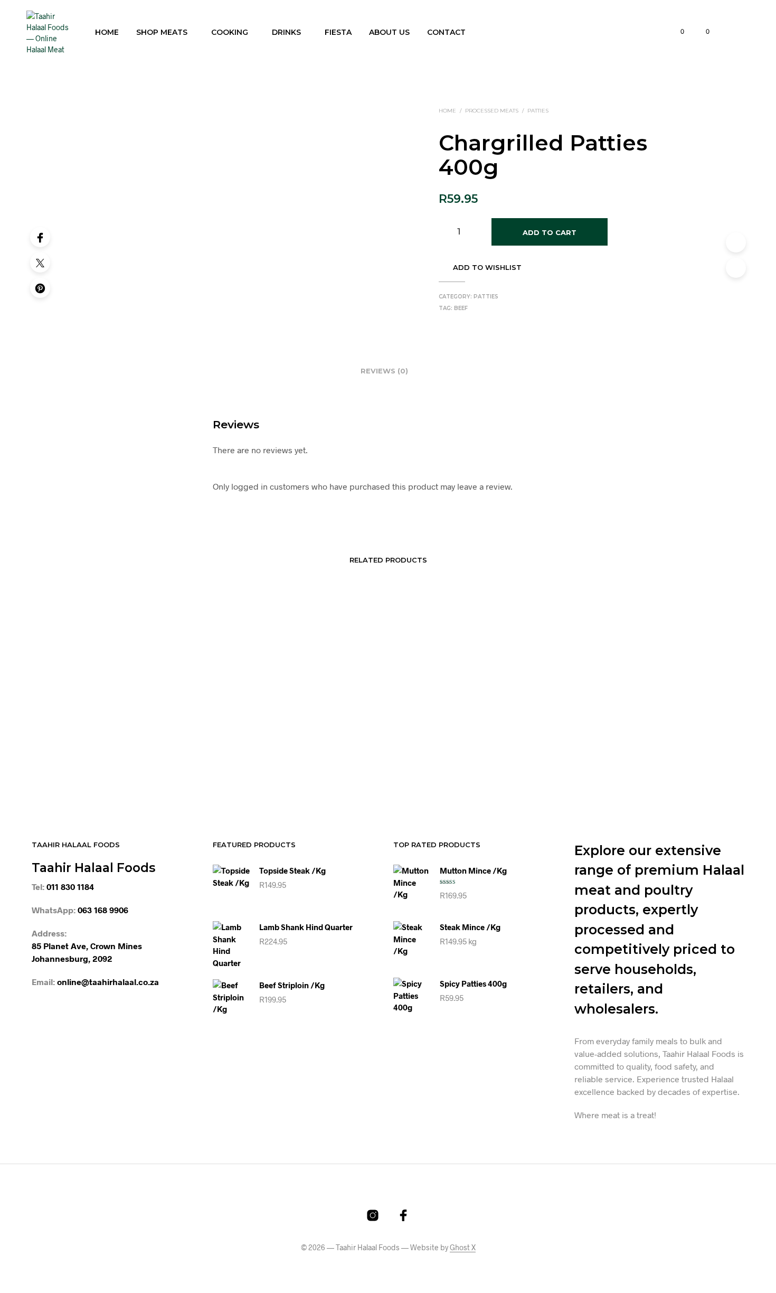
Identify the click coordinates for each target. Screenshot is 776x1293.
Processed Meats (491, 110)
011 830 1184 (70, 887)
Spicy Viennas (555, 747)
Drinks (286, 32)
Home (107, 32)
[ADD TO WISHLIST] (183, 717)
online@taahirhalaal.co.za (108, 982)
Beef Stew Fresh (150, 747)
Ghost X (463, 1247)
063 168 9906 (103, 910)
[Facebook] (40, 237)
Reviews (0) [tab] (384, 371)
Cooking (229, 32)
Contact (446, 32)
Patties (537, 110)
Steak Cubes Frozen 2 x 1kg (301, 747)
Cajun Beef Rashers (427, 613)
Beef (461, 308)
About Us (389, 32)
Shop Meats (161, 32)
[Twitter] (40, 262)
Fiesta (338, 32)
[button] (676, 31)
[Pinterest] (40, 288)
